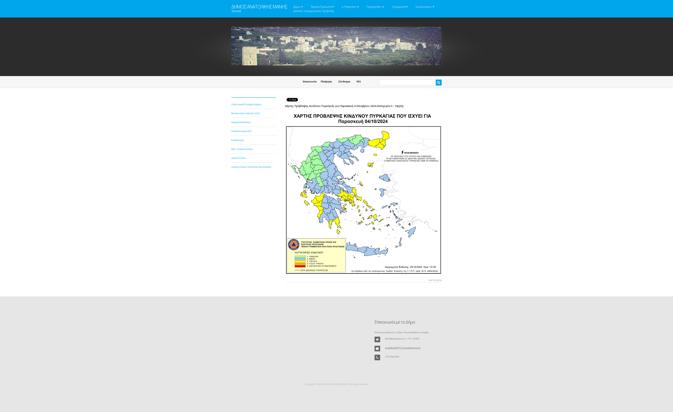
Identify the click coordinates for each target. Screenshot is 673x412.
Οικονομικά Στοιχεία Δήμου (246, 104)
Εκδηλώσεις (237, 140)
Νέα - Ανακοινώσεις (242, 149)
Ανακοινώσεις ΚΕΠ (241, 131)
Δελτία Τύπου (238, 157)
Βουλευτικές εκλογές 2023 (245, 113)
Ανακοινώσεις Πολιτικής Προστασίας (251, 166)
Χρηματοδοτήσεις (241, 122)
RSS (359, 81)
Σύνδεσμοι (344, 81)
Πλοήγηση (326, 81)
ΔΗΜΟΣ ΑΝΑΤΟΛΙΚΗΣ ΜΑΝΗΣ (259, 7)
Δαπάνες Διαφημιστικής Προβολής (313, 11)
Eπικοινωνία (310, 81)
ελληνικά (236, 10)
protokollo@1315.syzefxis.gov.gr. (403, 347)
